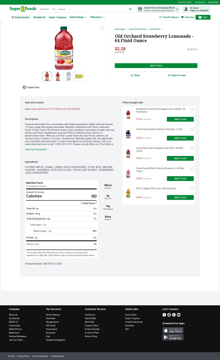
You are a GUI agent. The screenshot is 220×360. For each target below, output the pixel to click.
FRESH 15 (13, 322)
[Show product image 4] (79, 76)
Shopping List (52, 322)
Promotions (51, 329)
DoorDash (50, 318)
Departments (22, 17)
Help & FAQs (90, 318)
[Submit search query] (130, 9)
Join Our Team (185, 2)
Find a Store (130, 315)
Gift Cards (51, 325)
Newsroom (14, 333)
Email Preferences (134, 322)
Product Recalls (92, 329)
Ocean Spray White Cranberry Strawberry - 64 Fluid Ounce (160, 169)
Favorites (129, 325)
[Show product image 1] (47, 76)
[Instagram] (174, 315)
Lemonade (155, 29)
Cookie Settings (57, 356)
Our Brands (14, 318)
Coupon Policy (91, 325)
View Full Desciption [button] (36, 149)
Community (14, 325)
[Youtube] (178, 315)
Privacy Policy (23, 356)
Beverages (120, 29)
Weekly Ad (39, 17)
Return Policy (91, 336)
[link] (169, 17)
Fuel (48, 336)
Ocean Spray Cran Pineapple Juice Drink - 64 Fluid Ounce (159, 149)
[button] (177, 8)
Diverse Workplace (17, 336)
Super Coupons (57, 17)
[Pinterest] (169, 315)
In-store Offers (92, 333)
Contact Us (200, 2)
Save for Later (179, 75)
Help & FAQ (213, 2)
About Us (13, 315)
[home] (24, 9)
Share (137, 75)
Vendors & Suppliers (55, 340)
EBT (127, 329)
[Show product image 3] (68, 76)
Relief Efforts (15, 329)
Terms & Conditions (40, 356)
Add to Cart (156, 65)
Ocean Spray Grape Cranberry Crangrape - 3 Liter (159, 129)
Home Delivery (53, 315)
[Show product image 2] (57, 76)
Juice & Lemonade (137, 29)
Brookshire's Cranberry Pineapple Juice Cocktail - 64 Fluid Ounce (161, 110)
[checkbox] (102, 28)
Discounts (50, 333)
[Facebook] (164, 315)
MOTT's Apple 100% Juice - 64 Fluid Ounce (156, 188)
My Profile (89, 322)
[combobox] (47, 9)
